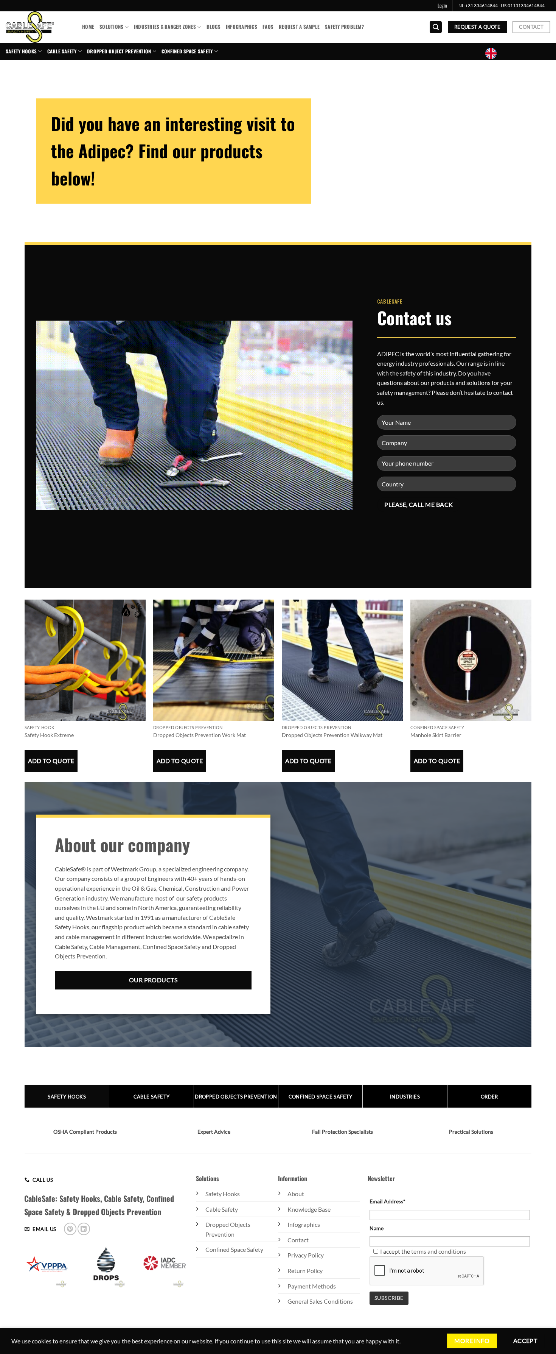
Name (377, 1228)
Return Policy (305, 1270)
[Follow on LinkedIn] (84, 1229)
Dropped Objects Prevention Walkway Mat (332, 735)
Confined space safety (187, 51)
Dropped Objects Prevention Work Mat (199, 735)
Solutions (111, 26)
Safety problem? (344, 26)
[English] (494, 53)
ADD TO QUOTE (51, 760)
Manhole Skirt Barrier (435, 735)
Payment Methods (311, 1286)
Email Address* (387, 1201)
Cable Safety (62, 51)
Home (88, 26)
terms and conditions (438, 1251)
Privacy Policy (305, 1255)
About (295, 1193)
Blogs (214, 26)
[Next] (531, 704)
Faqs (267, 26)
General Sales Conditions (320, 1301)
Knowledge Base (309, 1209)
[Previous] (25, 704)
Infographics (241, 26)
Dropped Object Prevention (119, 51)
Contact (298, 1239)
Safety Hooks (21, 51)
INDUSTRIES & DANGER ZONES (165, 26)
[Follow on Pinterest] (70, 1229)
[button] (442, 6)
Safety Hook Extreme (49, 735)
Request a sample (299, 26)
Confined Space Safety (234, 1249)
